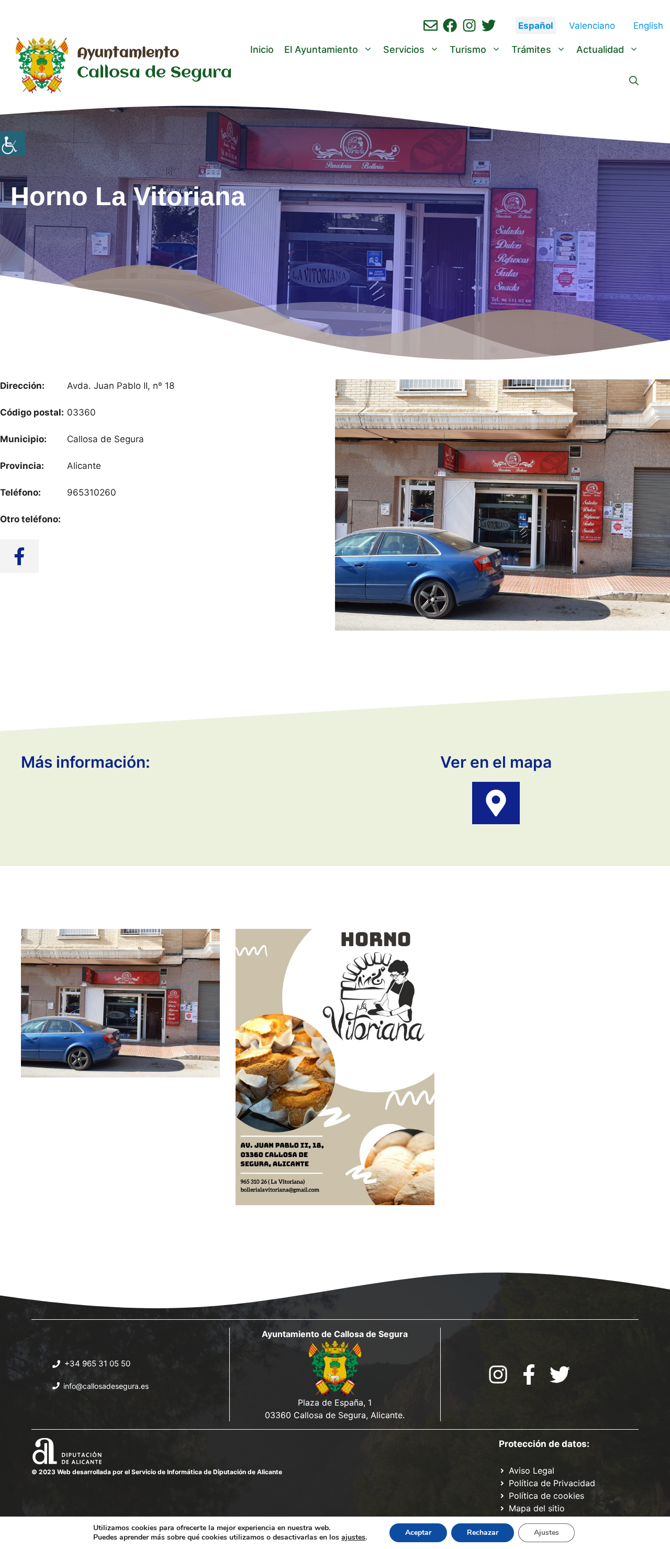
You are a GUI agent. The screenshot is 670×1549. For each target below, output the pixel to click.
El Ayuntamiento (321, 49)
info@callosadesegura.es (106, 1386)
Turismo (468, 49)
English (648, 25)
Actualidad (600, 49)
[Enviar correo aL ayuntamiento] (430, 25)
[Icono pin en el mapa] (496, 803)
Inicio (262, 49)
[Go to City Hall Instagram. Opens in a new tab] (498, 1374)
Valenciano (592, 25)
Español (535, 25)
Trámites (531, 49)
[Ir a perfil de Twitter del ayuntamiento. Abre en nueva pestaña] (488, 25)
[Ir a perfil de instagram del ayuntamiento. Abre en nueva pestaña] (469, 25)
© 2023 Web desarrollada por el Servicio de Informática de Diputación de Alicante (156, 1472)
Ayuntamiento (128, 53)
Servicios (404, 49)
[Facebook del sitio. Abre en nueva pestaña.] (19, 556)
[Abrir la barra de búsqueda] (634, 81)
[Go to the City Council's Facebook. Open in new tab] (529, 1374)
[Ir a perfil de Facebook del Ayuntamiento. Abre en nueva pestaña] (450, 25)
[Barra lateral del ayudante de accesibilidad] (12, 143)
